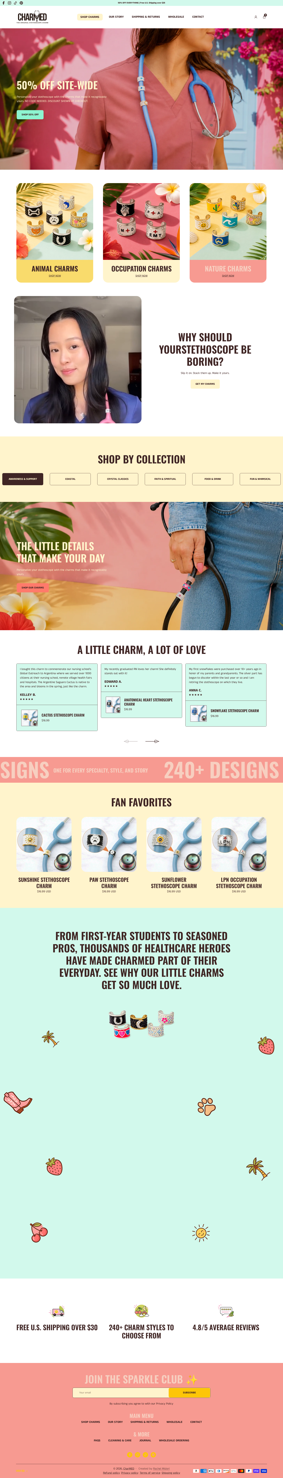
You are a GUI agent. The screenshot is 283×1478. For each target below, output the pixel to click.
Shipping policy (171, 1473)
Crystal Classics (38, 479)
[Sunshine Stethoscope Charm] (44, 844)
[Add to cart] (66, 824)
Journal (145, 1441)
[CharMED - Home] (32, 17)
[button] (264, 17)
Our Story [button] (116, 17)
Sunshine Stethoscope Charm (44, 883)
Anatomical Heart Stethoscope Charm (148, 702)
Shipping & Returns (145, 1422)
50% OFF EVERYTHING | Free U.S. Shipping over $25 (141, 2)
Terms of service (150, 1473)
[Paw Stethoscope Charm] (109, 844)
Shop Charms (90, 1422)
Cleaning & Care (120, 1441)
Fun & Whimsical (181, 479)
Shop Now (55, 276)
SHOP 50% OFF (30, 115)
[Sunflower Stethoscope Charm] (174, 844)
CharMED (128, 1469)
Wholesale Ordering (174, 1441)
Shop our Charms (33, 588)
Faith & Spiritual (86, 479)
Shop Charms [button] (89, 17)
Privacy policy (129, 1473)
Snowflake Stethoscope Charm (235, 710)
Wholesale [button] (176, 17)
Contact (196, 1422)
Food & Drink (133, 479)
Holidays (228, 479)
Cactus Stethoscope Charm (63, 715)
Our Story (115, 1422)
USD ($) (20, 1471)
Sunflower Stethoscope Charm (174, 883)
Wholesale (174, 1422)
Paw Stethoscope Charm (109, 883)
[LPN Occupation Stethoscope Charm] (239, 844)
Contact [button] (198, 17)
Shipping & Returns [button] (146, 17)
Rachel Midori (161, 1469)
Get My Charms (205, 384)
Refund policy (111, 1473)
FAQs (97, 1441)
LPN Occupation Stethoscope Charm (239, 883)
